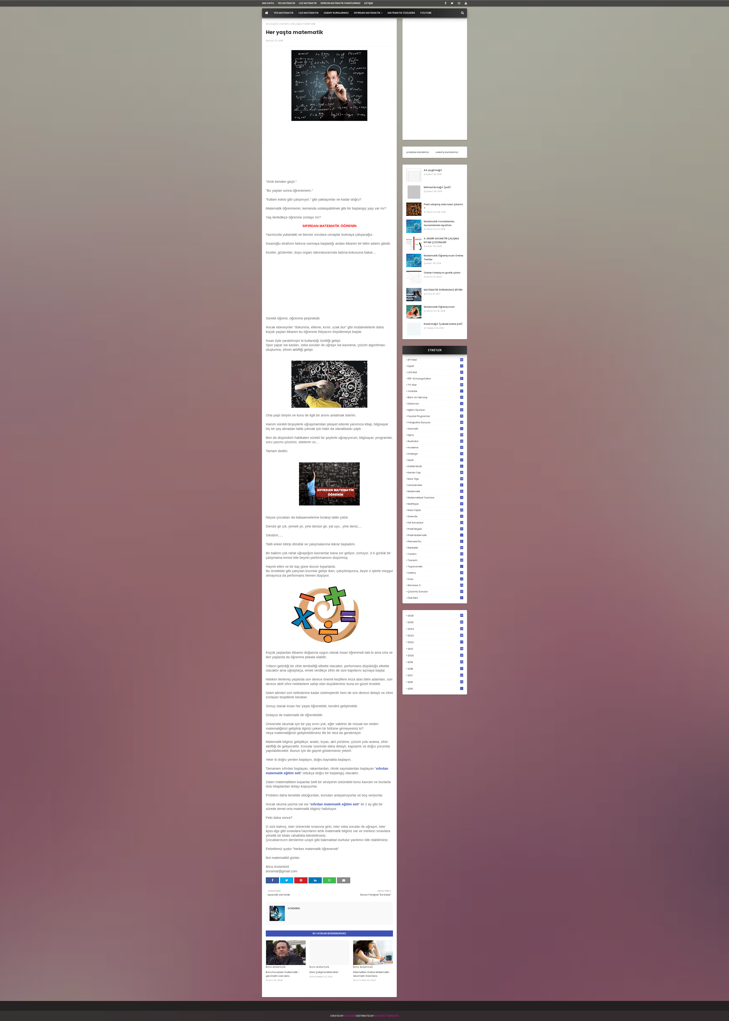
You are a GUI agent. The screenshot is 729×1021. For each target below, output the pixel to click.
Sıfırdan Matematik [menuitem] (367, 13)
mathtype (435, 503)
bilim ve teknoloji (435, 397)
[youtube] (465, 3)
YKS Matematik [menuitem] (283, 13)
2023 (435, 636)
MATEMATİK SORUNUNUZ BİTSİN (443, 290)
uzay (435, 579)
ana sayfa (268, 3)
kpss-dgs (435, 478)
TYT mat (435, 384)
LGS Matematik (308, 3)
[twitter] (452, 3)
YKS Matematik (286, 3)
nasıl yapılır (435, 510)
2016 (435, 682)
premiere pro (435, 541)
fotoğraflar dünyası (435, 422)
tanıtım (284, 23)
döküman (435, 403)
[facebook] (445, 3)
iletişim (368, 3)
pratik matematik (435, 535)
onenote (435, 516)
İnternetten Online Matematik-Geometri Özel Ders (371, 974)
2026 (435, 615)
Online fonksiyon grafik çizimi (442, 272)
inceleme (435, 447)
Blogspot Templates (387, 1015)
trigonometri (435, 566)
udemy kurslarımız (447, 152)
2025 (435, 622)
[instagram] (459, 3)
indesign (435, 453)
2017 (435, 675)
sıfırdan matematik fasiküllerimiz (340, 3)
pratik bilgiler (435, 529)
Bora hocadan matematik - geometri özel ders (283, 974)
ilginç (435, 435)
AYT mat (435, 359)
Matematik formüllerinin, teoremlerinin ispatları (439, 223)
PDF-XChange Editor (435, 378)
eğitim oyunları (435, 410)
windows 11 (435, 585)
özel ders (435, 597)
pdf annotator (435, 522)
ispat (435, 460)
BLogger (349, 1015)
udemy (435, 572)
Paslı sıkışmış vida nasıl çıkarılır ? (443, 206)
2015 (435, 689)
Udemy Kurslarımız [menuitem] (336, 13)
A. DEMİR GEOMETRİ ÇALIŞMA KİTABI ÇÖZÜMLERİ (441, 240)
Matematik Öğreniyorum (439, 307)
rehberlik (435, 547)
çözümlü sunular (435, 591)
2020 (435, 656)
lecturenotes (435, 485)
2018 (435, 669)
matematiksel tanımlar (435, 497)
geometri (435, 428)
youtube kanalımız (417, 152)
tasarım (435, 560)
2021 (435, 649)
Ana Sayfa (272, 23)
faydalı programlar (435, 416)
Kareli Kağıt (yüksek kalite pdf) (443, 324)
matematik (435, 491)
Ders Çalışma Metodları (323, 972)
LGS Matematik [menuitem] (309, 13)
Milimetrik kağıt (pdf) (437, 187)
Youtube (435, 391)
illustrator (435, 441)
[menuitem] (266, 12)
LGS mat (435, 372)
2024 (435, 629)
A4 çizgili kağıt (433, 170)
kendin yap (435, 472)
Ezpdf (435, 366)
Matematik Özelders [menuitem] (401, 13)
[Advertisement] (329, 153)
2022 (435, 642)
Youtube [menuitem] (426, 13)
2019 (435, 662)
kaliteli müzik (435, 466)
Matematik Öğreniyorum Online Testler (443, 257)
